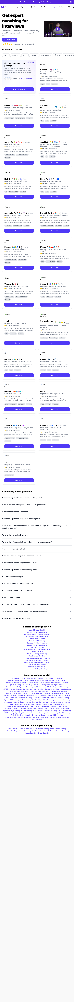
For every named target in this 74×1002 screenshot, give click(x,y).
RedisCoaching (25, 702)
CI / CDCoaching (9, 689)
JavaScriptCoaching (25, 698)
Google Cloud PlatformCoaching (59, 695)
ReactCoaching (58, 704)
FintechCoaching (30, 733)
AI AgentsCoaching (63, 702)
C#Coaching (47, 704)
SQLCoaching (27, 685)
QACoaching (36, 700)
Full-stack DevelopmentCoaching (18, 691)
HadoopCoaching (62, 708)
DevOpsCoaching (37, 652)
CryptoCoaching (43, 733)
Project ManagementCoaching (18, 680)
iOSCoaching (9, 713)
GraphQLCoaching (11, 708)
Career (59, 55)
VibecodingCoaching (11, 702)
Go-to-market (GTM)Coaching (39, 682)
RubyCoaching (37, 719)
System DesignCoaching (57, 680)
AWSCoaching (63, 687)
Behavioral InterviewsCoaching (16, 682)
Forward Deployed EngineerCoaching (37, 662)
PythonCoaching (15, 685)
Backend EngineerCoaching (37, 645)
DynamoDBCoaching (11, 700)
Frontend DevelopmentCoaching (43, 702)
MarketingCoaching (21, 693)
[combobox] (5, 55)
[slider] (48, 34)
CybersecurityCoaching (11, 711)
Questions (34, 7)
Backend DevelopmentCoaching (27, 689)
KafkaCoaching (25, 700)
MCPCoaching (38, 711)
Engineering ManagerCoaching (37, 636)
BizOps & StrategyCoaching (37, 654)
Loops (17, 7)
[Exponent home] (2, 7)
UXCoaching (51, 687)
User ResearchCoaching (59, 682)
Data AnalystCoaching (37, 641)
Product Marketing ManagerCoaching (37, 658)
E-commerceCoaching (41, 729)
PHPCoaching (58, 715)
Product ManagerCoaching (37, 630)
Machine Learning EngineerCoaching (37, 649)
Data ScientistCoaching (37, 639)
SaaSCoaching (13, 729)
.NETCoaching (50, 708)
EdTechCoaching (25, 731)
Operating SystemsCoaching (20, 704)
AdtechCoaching (11, 731)
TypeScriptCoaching (22, 713)
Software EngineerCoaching (37, 632)
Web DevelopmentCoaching (41, 691)
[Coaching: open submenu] (56, 7)
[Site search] (69, 7)
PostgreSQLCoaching (41, 698)
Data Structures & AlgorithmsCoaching (19, 687)
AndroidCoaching (51, 711)
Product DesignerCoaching (37, 667)
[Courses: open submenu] (12, 7)
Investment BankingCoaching (37, 669)
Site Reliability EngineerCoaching (37, 660)
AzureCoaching (40, 695)
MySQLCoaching (40, 687)
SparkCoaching (34, 706)
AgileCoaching (59, 685)
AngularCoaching (62, 717)
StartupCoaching (26, 729)
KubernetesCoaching (62, 700)
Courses (8, 7)
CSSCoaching (63, 706)
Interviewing (47, 55)
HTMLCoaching (48, 700)
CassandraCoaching (38, 713)
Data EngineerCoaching (37, 656)
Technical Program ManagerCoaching (37, 634)
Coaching (52, 7)
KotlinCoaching (46, 715)
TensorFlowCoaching (48, 706)
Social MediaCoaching (58, 729)
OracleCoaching (52, 713)
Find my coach (11, 40)
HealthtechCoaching (39, 731)
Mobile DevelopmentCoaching (17, 706)
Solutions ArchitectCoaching (37, 643)
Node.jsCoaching (65, 711)
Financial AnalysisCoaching (59, 698)
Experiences (25, 7)
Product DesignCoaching (39, 680)
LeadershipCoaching (18, 678)
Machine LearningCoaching (43, 685)
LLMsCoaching (26, 711)
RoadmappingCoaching (35, 678)
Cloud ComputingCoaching (49, 689)
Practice (44, 7)
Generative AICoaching (26, 695)
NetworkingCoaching (59, 691)
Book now (54, 89)
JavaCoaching (66, 689)
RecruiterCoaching (37, 647)
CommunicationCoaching (14, 717)
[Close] (71, 2)
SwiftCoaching (64, 713)
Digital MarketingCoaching (61, 693)
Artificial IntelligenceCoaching (39, 693)
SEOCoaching (36, 704)
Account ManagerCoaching (37, 664)
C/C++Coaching (11, 698)
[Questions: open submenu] (38, 7)
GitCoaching (8, 693)
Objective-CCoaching (32, 715)
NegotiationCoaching (31, 717)
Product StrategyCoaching (54, 678)
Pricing (61, 7)
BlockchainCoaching (48, 717)
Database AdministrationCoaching (31, 708)
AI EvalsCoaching (17, 715)
